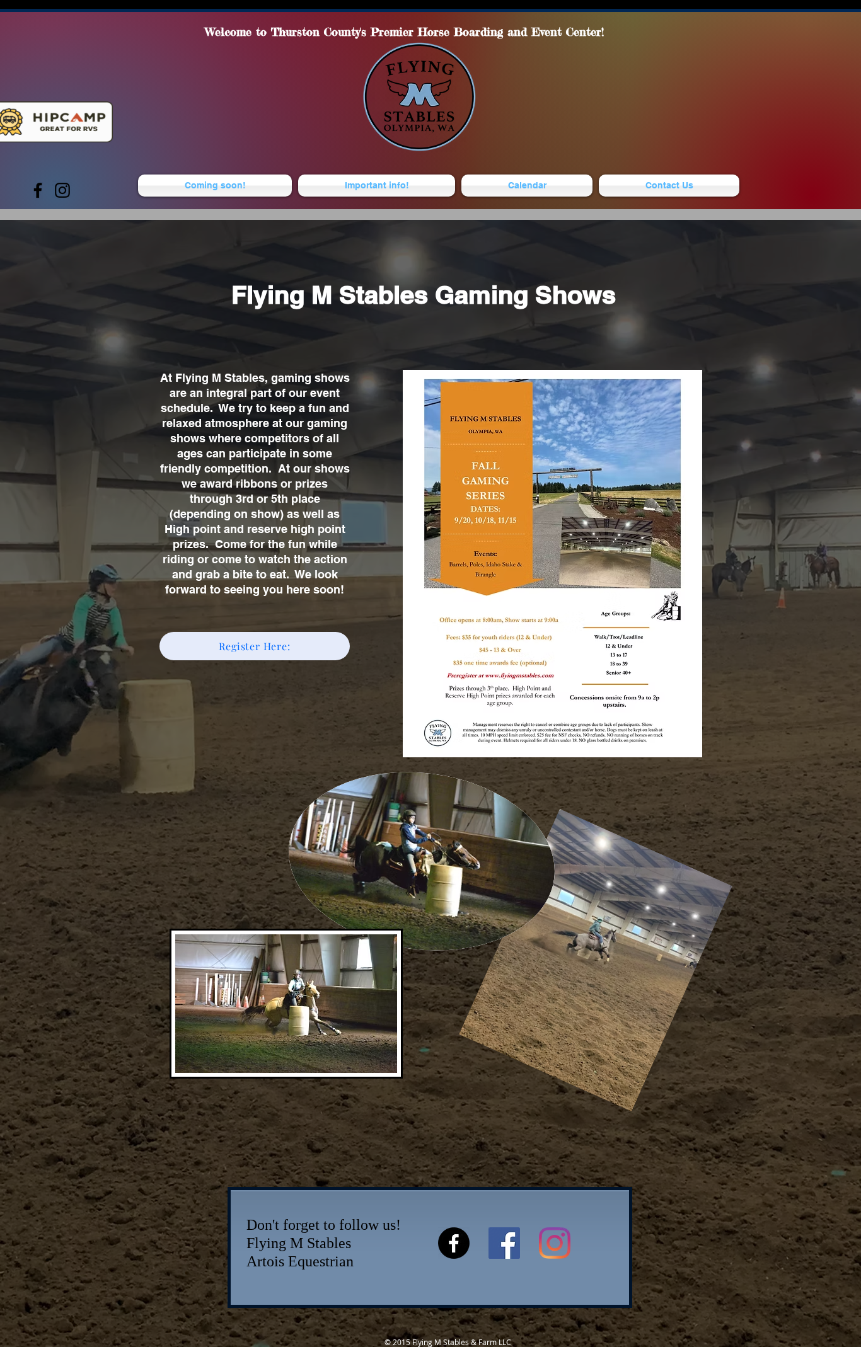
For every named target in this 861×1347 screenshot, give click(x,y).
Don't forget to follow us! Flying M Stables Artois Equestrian (323, 1243)
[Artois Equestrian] (454, 1243)
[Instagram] (62, 190)
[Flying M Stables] (504, 1243)
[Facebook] (38, 190)
